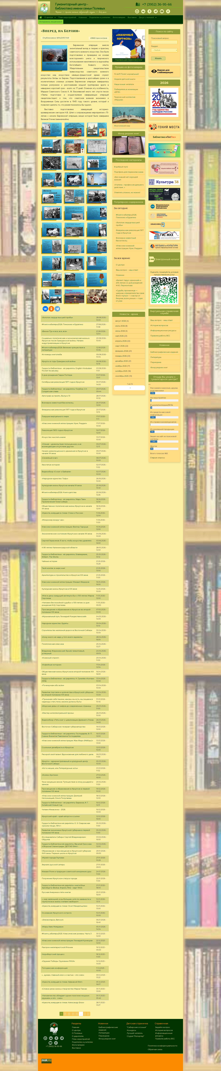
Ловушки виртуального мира (55, 416)
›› (130, 388)
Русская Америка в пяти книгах (56, 892)
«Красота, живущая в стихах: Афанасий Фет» (62, 982)
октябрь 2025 (121, 371)
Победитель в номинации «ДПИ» (126, 90)
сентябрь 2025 (122, 376)
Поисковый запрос (160, 38)
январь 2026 (121, 356)
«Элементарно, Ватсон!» (53, 920)
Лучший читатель (134, 1033)
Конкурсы (131, 1030)
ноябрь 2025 (121, 366)
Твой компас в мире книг (53, 568)
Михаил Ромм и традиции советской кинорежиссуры (66, 871)
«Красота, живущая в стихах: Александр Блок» (63, 1002)
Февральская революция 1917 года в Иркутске (63, 410)
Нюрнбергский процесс (53, 954)
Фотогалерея (119, 17)
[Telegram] (57, 309)
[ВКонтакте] (45, 309)
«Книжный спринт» (50, 658)
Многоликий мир (122, 126)
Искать (158, 58)
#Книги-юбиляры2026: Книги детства (59, 492)
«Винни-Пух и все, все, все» (54, 331)
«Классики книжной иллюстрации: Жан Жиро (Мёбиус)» (67, 740)
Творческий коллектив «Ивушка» (124, 98)
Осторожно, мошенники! (50, 22)
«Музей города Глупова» (53, 858)
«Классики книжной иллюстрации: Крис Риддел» (64, 423)
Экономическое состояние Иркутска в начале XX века (67, 534)
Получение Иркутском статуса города (59, 878)
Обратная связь (155, 1049)
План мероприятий (67, 17)
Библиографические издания (164, 352)
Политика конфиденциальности (162, 1046)
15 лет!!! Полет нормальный (126, 74)
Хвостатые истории (51, 465)
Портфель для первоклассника (128, 172)
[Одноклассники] (51, 309)
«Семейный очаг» (50, 458)
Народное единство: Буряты (55, 623)
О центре (48, 17)
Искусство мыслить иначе (54, 437)
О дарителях (78, 1036)
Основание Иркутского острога (56, 913)
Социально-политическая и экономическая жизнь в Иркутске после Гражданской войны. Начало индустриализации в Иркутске (65, 340)
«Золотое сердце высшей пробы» (57, 317)
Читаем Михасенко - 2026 (53, 809)
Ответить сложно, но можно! (127, 192)
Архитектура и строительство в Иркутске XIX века (65, 575)
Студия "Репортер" (135, 1036)
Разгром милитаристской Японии (57, 947)
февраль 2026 (121, 351)
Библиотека (164, 136)
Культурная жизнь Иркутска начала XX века (62, 485)
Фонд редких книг (159, 367)
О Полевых (77, 1033)
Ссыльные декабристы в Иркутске (58, 747)
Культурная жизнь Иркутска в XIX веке (59, 589)
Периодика (155, 362)
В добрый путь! (121, 167)
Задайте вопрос (162, 1027)
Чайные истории (49, 561)
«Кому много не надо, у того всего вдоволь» (62, 637)
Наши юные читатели (124, 84)
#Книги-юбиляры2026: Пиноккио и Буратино (62, 324)
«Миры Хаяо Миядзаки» (53, 927)
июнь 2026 (120, 331)
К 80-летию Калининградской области (59, 547)
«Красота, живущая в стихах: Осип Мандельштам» (64, 906)
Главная (40, 17)
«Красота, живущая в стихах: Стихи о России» (62, 513)
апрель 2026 (121, 341)
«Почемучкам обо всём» (53, 685)
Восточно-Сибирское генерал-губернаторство (63, 727)
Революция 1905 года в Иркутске (57, 430)
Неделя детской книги (124, 79)
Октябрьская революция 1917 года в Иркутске (63, 382)
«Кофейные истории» (51, 665)
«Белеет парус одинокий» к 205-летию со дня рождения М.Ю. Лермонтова (129, 283)
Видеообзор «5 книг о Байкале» (56, 472)
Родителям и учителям (99, 17)
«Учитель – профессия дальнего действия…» (129, 186)
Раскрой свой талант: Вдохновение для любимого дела (67, 754)
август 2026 (120, 321)
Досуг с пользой (146, 17)
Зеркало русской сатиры (53, 865)
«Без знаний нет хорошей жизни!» (128, 60)
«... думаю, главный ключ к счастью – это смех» (63, 975)
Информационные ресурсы (163, 330)
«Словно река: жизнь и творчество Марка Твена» (64, 989)
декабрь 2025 (121, 361)
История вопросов (159, 325)
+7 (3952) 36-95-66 (157, 4)
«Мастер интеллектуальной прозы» (58, 713)
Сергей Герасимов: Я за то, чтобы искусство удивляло (67, 541)
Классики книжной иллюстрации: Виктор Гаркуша (65, 527)
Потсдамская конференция (54, 968)
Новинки (83, 17)
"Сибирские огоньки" (136, 1027)
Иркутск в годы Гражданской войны (59, 361)
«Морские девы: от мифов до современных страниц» (66, 706)
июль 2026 (120, 326)
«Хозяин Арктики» (50, 775)
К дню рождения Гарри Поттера (57, 375)
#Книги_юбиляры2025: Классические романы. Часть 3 (67, 934)
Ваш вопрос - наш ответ (127, 270)
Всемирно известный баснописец (57, 403)
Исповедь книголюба (52, 354)
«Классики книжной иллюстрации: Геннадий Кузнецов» (67, 940)
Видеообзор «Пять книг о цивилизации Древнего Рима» (68, 720)
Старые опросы (157, 458)
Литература (155, 357)
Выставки (132, 17)
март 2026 (120, 346)
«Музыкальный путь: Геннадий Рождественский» (64, 616)
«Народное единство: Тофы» (55, 478)
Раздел (154, 46)
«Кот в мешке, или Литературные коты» (60, 768)
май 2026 (119, 336)
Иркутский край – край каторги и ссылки (61, 816)
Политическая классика (53, 644)
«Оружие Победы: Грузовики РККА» (58, 961)
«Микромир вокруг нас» (53, 520)
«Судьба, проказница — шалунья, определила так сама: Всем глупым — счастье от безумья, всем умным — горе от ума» (130, 295)
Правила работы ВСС (160, 336)
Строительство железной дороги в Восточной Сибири (67, 630)
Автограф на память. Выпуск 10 (56, 396)
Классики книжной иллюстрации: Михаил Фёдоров (65, 582)
